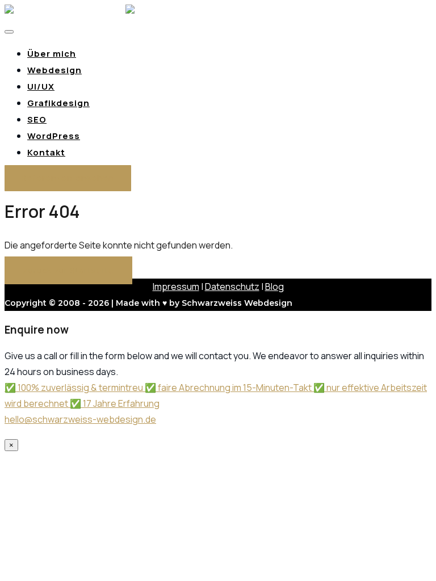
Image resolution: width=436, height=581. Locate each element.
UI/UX (40, 86)
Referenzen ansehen (68, 178)
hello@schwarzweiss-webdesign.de (80, 419)
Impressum (176, 286)
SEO (37, 119)
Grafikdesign (58, 103)
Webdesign (54, 70)
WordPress (53, 136)
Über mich (51, 54)
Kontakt (46, 152)
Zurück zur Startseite (68, 270)
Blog (274, 286)
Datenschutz (232, 286)
